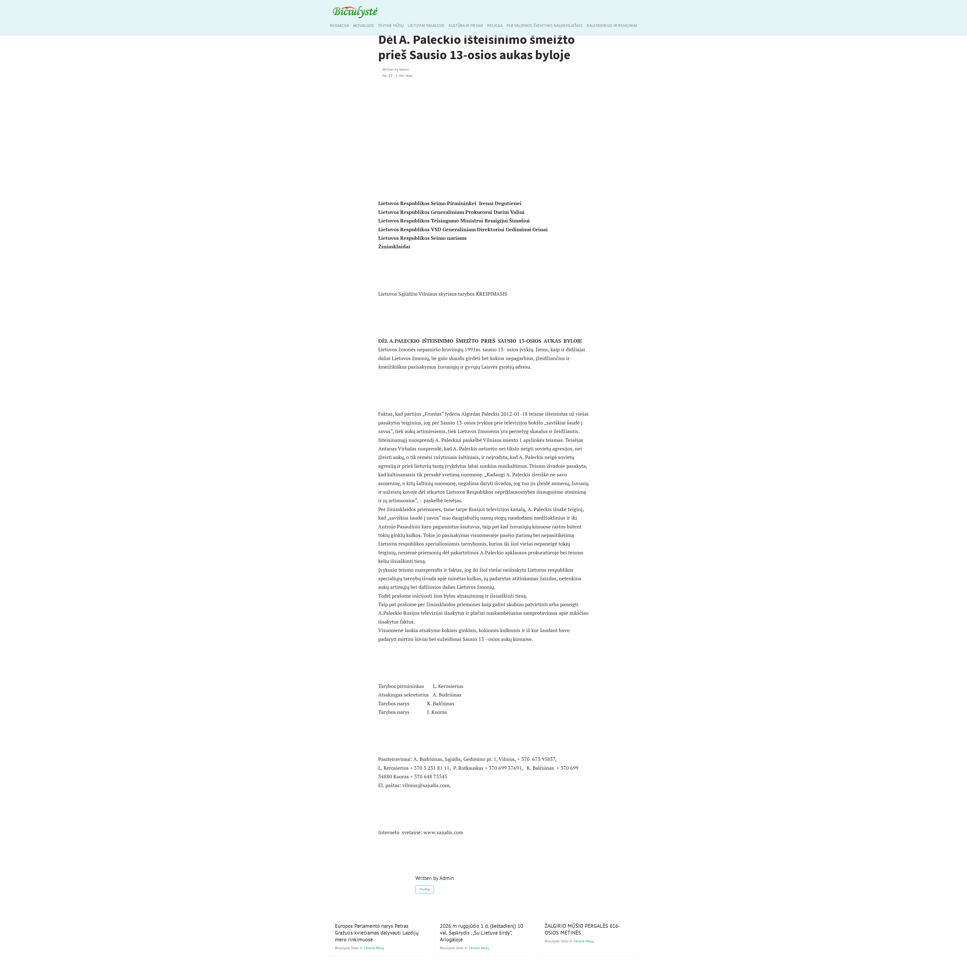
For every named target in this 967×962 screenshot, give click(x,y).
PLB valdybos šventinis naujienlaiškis (545, 25)
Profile (425, 889)
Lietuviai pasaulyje (426, 25)
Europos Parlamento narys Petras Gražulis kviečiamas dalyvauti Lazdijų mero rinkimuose (377, 932)
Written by (395, 69)
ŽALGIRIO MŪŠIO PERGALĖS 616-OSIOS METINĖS (582, 929)
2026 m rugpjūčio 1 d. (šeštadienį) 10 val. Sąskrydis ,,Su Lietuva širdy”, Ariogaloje (481, 932)
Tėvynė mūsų (391, 25)
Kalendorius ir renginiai (612, 25)
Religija (495, 25)
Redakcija (339, 25)
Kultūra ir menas (466, 25)
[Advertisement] (483, 125)
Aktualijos (363, 25)
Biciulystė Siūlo (347, 947)
